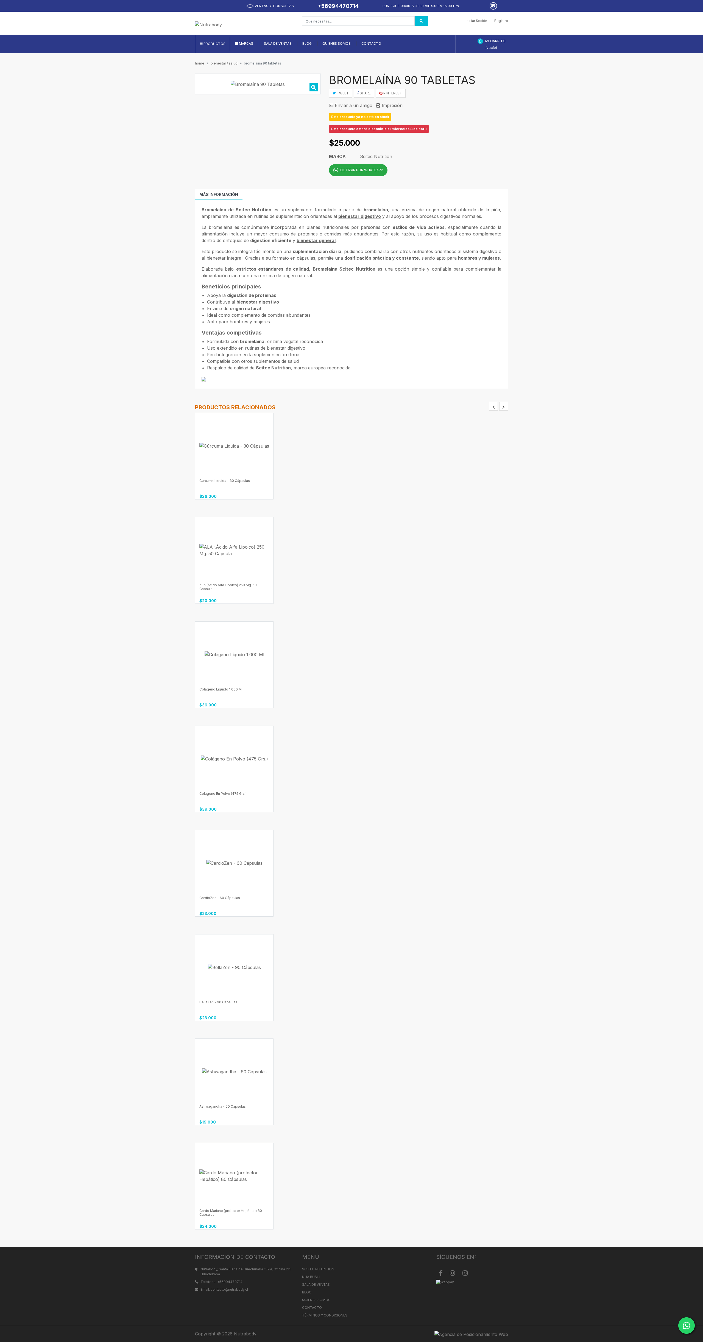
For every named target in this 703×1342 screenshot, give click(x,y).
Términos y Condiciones (324, 1315)
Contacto (312, 1307)
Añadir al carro (236, 482)
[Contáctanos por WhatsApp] (686, 1325)
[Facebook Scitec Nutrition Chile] (441, 1273)
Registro (501, 21)
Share (365, 93)
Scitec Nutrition (318, 1269)
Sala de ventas (316, 1284)
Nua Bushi (311, 1277)
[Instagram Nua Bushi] (465, 1273)
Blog (306, 1292)
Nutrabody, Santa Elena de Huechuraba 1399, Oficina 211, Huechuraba (245, 1271)
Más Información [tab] (218, 194)
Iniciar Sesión (476, 21)
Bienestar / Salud (224, 63)
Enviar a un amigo (352, 105)
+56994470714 (338, 6)
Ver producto (236, 795)
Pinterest (392, 93)
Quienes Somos (316, 1300)
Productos (214, 44)
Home (199, 63)
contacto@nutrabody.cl (229, 1289)
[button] (244, 43)
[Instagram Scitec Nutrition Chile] (452, 1273)
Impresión (391, 105)
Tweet (342, 93)
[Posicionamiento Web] (432, 1334)
